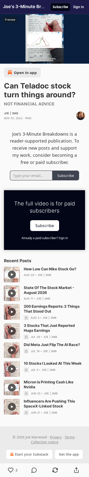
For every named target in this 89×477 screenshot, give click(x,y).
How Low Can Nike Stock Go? (50, 269)
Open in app (25, 72)
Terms (70, 437)
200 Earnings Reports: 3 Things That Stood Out (52, 309)
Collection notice (44, 442)
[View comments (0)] (34, 470)
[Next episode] (16, 58)
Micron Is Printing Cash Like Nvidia (48, 384)
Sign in (78, 7)
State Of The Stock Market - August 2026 (49, 290)
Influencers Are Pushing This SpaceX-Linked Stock (49, 403)
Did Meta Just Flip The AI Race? (52, 344)
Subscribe (60, 7)
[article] (44, 274)
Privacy (56, 437)
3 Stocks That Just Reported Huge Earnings (49, 328)
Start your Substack (31, 454)
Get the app (69, 454)
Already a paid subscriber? (45, 238)
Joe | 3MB (11, 113)
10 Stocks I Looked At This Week (53, 363)
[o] (12, 274)
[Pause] (5, 58)
